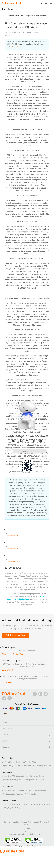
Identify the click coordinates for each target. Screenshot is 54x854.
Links (26, 825)
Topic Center (7, 790)
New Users (39, 780)
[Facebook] (35, 694)
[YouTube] (4, 698)
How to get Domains (37, 776)
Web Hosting (38, 765)
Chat (4, 654)
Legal (36, 822)
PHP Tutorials (30, 794)
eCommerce (26, 765)
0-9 (18, 808)
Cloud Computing (20, 790)
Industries (33, 790)
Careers (7, 822)
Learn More (10, 535)
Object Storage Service (11, 765)
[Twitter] (46, 694)
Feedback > (27, 472)
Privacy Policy (26, 822)
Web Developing (8, 794)
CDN (24, 762)
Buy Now (17, 535)
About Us (15, 822)
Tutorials (19, 794)
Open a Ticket (7, 670)
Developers (42, 790)
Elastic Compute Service (11, 762)
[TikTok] (9, 698)
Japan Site (6, 776)
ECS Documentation (20, 776)
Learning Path (28, 780)
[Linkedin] (40, 694)
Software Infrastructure (11, 780)
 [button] (10, 451)
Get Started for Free (15, 635)
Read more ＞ (17, 47)
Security (47, 765)
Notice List (44, 822)
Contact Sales (18, 654)
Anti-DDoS (32, 762)
